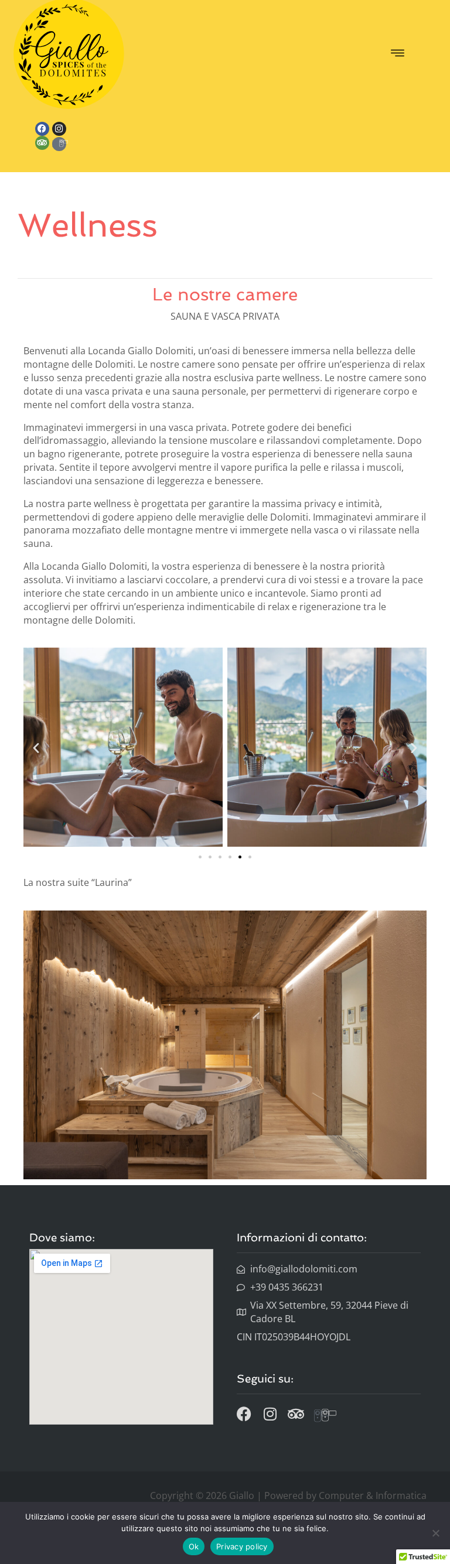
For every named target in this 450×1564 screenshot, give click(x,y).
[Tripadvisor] (42, 143)
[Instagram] (59, 129)
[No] (435, 1533)
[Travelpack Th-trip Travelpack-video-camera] (59, 144)
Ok (194, 1546)
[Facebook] (42, 129)
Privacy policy (242, 1546)
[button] (397, 54)
